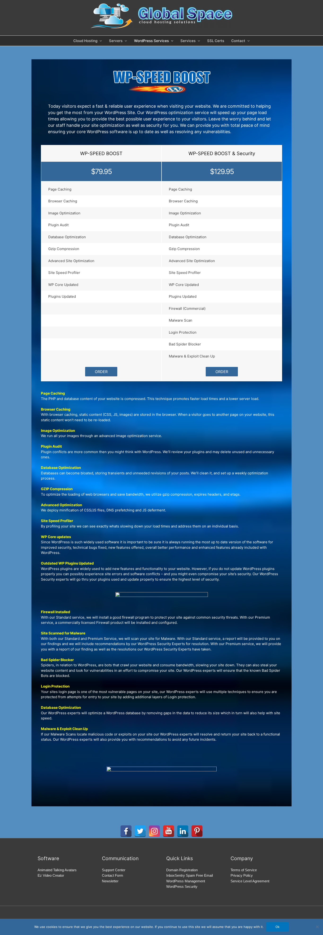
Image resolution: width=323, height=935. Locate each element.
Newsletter (110, 881)
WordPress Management (185, 881)
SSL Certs (215, 40)
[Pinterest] (197, 831)
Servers (115, 40)
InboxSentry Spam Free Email (189, 875)
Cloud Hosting (85, 40)
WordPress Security (181, 886)
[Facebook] (126, 831)
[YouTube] (169, 831)
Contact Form (112, 875)
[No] (317, 926)
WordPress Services (151, 40)
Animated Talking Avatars (57, 870)
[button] (101, 371)
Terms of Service (244, 870)
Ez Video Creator (51, 875)
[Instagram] (154, 831)
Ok (277, 927)
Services (188, 40)
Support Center (113, 870)
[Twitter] (140, 831)
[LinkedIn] (183, 831)
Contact (238, 40)
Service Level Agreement (250, 881)
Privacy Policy (242, 875)
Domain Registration (182, 870)
